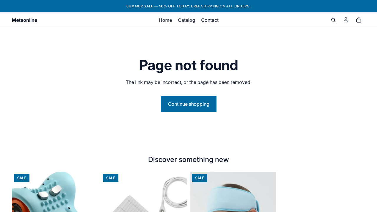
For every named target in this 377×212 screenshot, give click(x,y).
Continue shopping (188, 104)
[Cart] (358, 20)
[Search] (333, 20)
